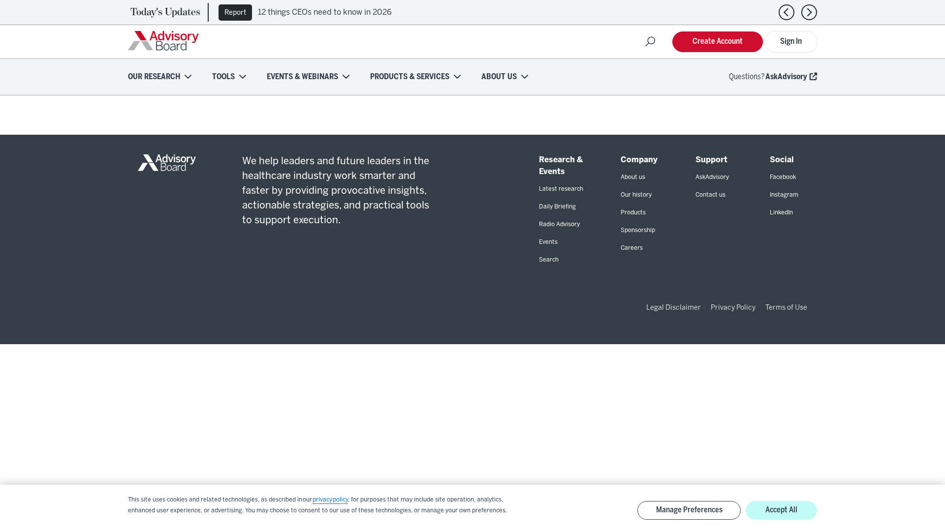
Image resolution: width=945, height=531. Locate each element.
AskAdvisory (786, 77)
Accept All (781, 510)
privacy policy (330, 499)
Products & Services (409, 77)
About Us (499, 77)
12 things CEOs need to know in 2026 (325, 12)
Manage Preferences (689, 510)
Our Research (154, 77)
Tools (223, 77)
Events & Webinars (302, 77)
